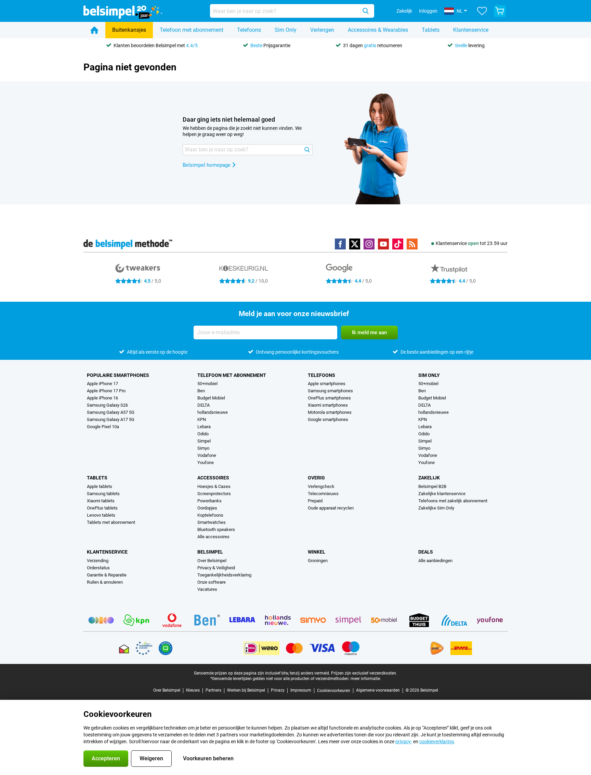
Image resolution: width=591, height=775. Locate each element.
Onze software (211, 582)
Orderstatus (98, 567)
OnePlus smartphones (329, 397)
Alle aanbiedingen (435, 560)
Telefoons (249, 30)
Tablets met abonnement (111, 522)
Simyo (203, 448)
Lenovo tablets (101, 515)
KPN (201, 419)
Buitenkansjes (129, 30)
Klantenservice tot (472, 243)
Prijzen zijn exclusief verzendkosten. (364, 673)
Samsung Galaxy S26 (107, 405)
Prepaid (315, 500)
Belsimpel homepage (207, 165)
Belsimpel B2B (432, 486)
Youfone (205, 462)
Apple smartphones (326, 383)
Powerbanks (209, 500)
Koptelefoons (210, 515)
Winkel (316, 552)
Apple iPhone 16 (102, 397)
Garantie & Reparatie (107, 574)
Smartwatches (211, 522)
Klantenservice (470, 30)
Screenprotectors (214, 493)
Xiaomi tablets (101, 500)
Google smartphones (328, 419)
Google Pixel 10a (103, 426)
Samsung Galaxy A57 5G (110, 412)
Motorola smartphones (330, 412)
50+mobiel (207, 383)
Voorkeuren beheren (208, 758)
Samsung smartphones (330, 390)
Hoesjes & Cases (214, 486)
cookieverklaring (436, 741)
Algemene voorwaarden (378, 690)
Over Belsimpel (211, 560)
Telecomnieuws (323, 493)
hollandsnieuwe (212, 412)
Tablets (430, 30)
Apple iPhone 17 (102, 383)
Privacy (278, 690)
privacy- (403, 741)
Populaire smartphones (118, 375)
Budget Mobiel (211, 397)
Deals (425, 552)
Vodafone (206, 455)
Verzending (97, 560)
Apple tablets (99, 486)
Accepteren (106, 758)
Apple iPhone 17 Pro (106, 390)
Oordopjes (207, 508)
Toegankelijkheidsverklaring (224, 574)
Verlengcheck (321, 486)
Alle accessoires (213, 536)
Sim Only (286, 30)
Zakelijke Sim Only (436, 508)
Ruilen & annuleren (105, 582)
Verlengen (322, 30)
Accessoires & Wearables (378, 30)
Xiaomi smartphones (328, 405)
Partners (213, 690)
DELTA (203, 405)
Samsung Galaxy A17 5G (110, 419)
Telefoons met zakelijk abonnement (452, 500)
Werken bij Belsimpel (246, 690)
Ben (201, 390)
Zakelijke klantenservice (441, 493)
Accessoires (213, 477)
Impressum (300, 690)
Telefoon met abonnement (191, 30)
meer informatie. (366, 678)
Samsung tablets (103, 493)
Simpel (204, 441)
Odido (203, 433)
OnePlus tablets (102, 508)
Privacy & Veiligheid (216, 567)
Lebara (204, 426)
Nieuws (193, 690)
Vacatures (207, 589)
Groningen (318, 560)
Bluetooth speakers (216, 529)
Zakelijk (429, 477)
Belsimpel (210, 552)
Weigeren (151, 758)
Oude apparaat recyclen (331, 508)
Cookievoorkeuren (333, 690)
